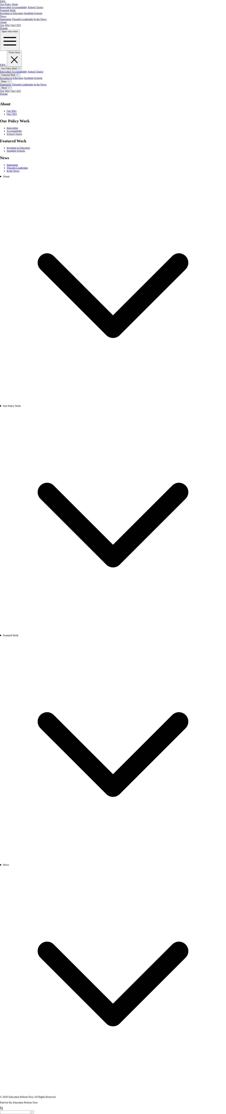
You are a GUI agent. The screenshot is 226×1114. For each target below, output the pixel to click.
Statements (5, 19)
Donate (4, 28)
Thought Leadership (22, 19)
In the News (40, 19)
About (3, 22)
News (3, 16)
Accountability (19, 7)
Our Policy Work (9, 4)
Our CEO (16, 25)
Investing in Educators (11, 13)
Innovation (5, 7)
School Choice (35, 7)
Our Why (5, 25)
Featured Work (8, 10)
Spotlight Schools (33, 13)
